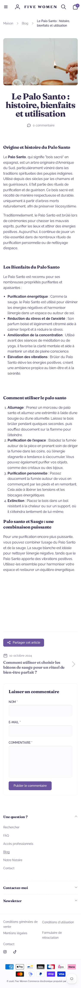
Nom (13, 702)
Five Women (21, 981)
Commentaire (20, 742)
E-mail (15, 722)
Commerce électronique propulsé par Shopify (51, 981)
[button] (6, 7)
